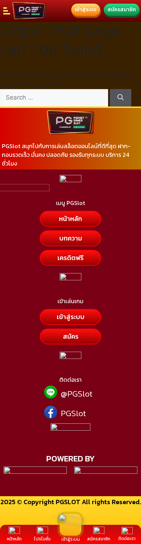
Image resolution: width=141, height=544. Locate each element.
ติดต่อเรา (127, 538)
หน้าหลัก (14, 539)
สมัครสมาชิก (98, 539)
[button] (70, 238)
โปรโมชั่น (42, 539)
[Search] (120, 97)
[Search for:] (55, 97)
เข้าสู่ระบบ (70, 539)
